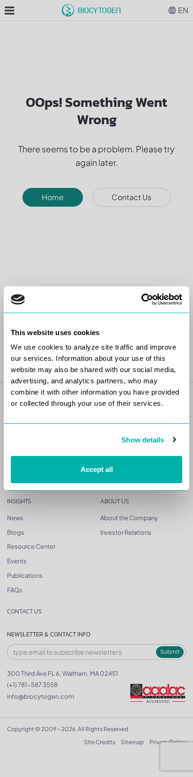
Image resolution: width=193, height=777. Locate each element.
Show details (142, 440)
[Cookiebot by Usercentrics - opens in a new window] (141, 299)
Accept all (97, 469)
